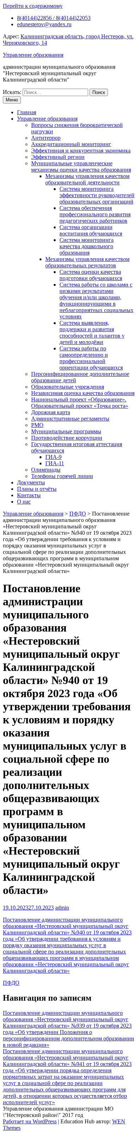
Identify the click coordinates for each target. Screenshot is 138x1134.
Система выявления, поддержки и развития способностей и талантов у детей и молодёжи (92, 332)
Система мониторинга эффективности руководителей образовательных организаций (96, 195)
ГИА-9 (53, 457)
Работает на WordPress (30, 1121)
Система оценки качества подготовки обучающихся (90, 275)
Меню (12, 99)
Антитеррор (46, 138)
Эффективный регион (58, 157)
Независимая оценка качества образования (82, 393)
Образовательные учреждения (67, 387)
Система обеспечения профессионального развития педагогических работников (95, 214)
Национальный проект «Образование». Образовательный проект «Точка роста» (79, 402)
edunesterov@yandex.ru (44, 24)
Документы (31, 482)
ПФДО (11, 983)
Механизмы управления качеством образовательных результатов (87, 262)
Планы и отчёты (37, 489)
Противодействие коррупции (66, 438)
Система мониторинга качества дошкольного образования (86, 246)
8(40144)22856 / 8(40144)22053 (54, 18)
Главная (26, 112)
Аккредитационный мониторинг (71, 144)
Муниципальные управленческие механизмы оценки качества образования (81, 166)
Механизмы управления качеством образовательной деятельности (87, 179)
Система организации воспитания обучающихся (90, 230)
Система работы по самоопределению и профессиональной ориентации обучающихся (91, 358)
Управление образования (33, 55)
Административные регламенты (70, 419)
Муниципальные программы (66, 431)
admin (62, 908)
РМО (37, 425)
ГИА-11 (54, 463)
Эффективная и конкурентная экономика (81, 151)
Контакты (29, 495)
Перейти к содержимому (33, 6)
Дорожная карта (50, 412)
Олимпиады (46, 470)
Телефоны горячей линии (62, 476)
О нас (24, 502)
